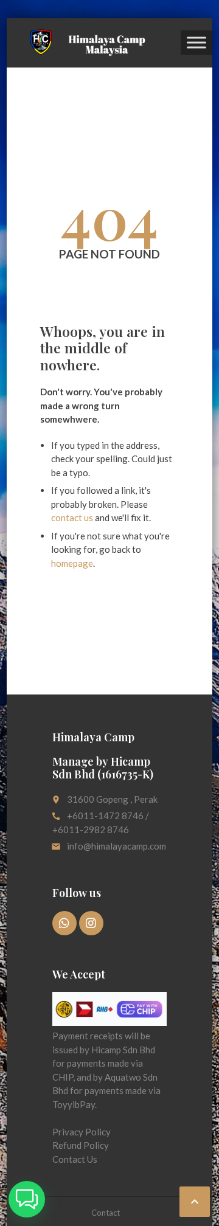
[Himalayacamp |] (84, 42)
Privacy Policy (81, 1131)
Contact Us (74, 1159)
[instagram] (91, 923)
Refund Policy (80, 1145)
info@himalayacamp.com (116, 845)
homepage (72, 563)
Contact (105, 1212)
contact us (72, 517)
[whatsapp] (64, 923)
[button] (27, 1199)
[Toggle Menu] (196, 43)
